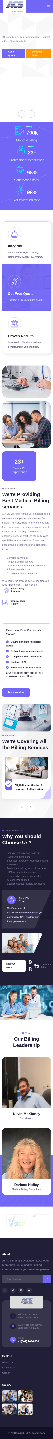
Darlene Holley (26, 1185)
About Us (7, 1362)
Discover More (37, 53)
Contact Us (8, 1367)
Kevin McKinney (26, 1114)
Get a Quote (11, 53)
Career (6, 1373)
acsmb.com (38, 1433)
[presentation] (21, 114)
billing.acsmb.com (28, 1317)
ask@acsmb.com (27, 1314)
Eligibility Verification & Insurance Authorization (29, 787)
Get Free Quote (20, 294)
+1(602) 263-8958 (28, 1341)
